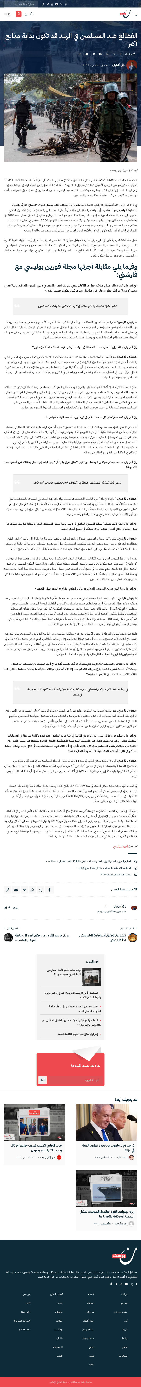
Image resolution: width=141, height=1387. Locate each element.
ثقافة (91, 1364)
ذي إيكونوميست (46, 1157)
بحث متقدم (24, 1329)
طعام (91, 1347)
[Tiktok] (43, 4)
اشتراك (42, 1080)
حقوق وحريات (120, 1312)
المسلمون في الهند (102, 868)
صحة (91, 1356)
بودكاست (58, 1329)
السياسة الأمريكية (122, 868)
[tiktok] (111, 1284)
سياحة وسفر (88, 1329)
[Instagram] (52, 4)
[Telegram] (47, 4)
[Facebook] (66, 4)
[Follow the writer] (106, 906)
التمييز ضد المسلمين (91, 861)
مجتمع (124, 1303)
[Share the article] (121, 54)
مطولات (59, 1312)
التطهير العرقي (124, 861)
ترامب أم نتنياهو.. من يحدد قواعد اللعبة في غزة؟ (108, 1148)
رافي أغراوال (118, 65)
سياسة (124, 1294)
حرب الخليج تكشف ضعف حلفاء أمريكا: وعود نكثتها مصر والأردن (36, 1148)
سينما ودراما (88, 1338)
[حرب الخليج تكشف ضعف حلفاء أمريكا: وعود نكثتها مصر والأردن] (34, 1122)
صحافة (90, 1303)
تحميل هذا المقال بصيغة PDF (116, 875)
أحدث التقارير (56, 1294)
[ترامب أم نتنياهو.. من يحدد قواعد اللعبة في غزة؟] (106, 1122)
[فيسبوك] (9, 908)
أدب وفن (90, 1312)
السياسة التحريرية (22, 1320)
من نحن (26, 1294)
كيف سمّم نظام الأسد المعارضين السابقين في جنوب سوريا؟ (63, 972)
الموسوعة (58, 1347)
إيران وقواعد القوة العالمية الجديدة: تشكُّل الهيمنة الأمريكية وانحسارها (107, 1214)
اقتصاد (91, 1294)
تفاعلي (59, 1338)
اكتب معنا (25, 1312)
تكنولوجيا (123, 1356)
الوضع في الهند (84, 868)
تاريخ (125, 1329)
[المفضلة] (18, 14)
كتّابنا (28, 1303)
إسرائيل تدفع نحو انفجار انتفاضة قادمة (78, 1034)
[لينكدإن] (6, 908)
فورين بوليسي (121, 846)
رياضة (124, 1338)
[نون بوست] (125, 14)
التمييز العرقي (110, 861)
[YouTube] (56, 4)
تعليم (124, 1347)
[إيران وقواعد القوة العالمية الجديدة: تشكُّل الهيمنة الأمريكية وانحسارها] (106, 1188)
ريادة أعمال (88, 1320)
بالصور (59, 1356)
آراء (125, 1320)
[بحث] (31, 14)
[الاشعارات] (26, 14)
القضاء (49, 861)
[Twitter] (61, 4)
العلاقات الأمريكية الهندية (66, 861)
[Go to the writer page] (132, 908)
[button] (134, 14)
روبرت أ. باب (121, 1223)
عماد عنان (122, 1157)
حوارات (59, 1320)
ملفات (60, 1303)
